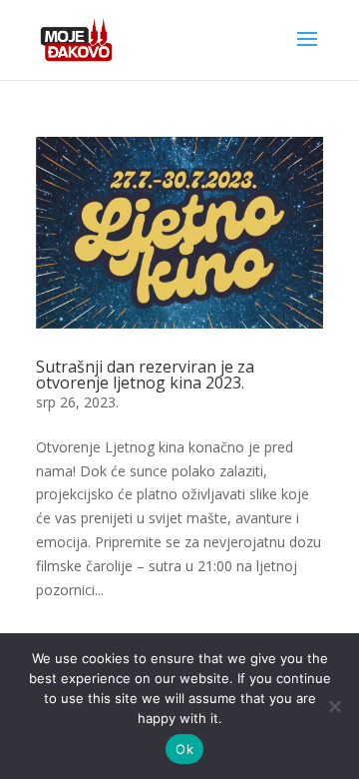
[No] (334, 706)
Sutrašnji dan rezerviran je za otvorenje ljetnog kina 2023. (145, 374)
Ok (184, 749)
